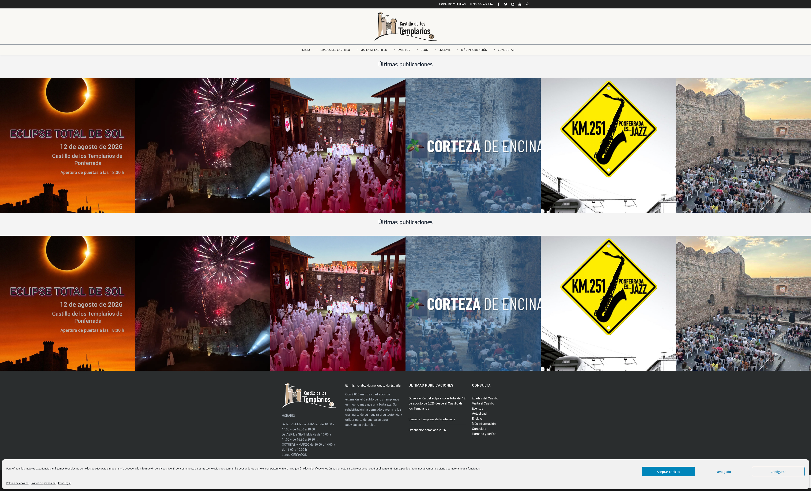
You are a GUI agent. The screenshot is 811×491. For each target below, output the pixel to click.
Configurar (778, 471)
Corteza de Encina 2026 (441, 143)
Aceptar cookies (668, 471)
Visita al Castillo (483, 403)
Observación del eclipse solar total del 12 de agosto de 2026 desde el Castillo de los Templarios (437, 403)
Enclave (477, 419)
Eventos (477, 408)
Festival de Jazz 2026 (574, 143)
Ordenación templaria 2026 (309, 143)
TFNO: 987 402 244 (481, 4)
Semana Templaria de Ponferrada (179, 143)
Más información (484, 424)
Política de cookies (17, 483)
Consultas (479, 429)
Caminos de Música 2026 (712, 143)
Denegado (723, 471)
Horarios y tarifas (484, 434)
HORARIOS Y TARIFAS (452, 4)
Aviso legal (64, 483)
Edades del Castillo (485, 398)
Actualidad (479, 413)
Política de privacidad (43, 483)
